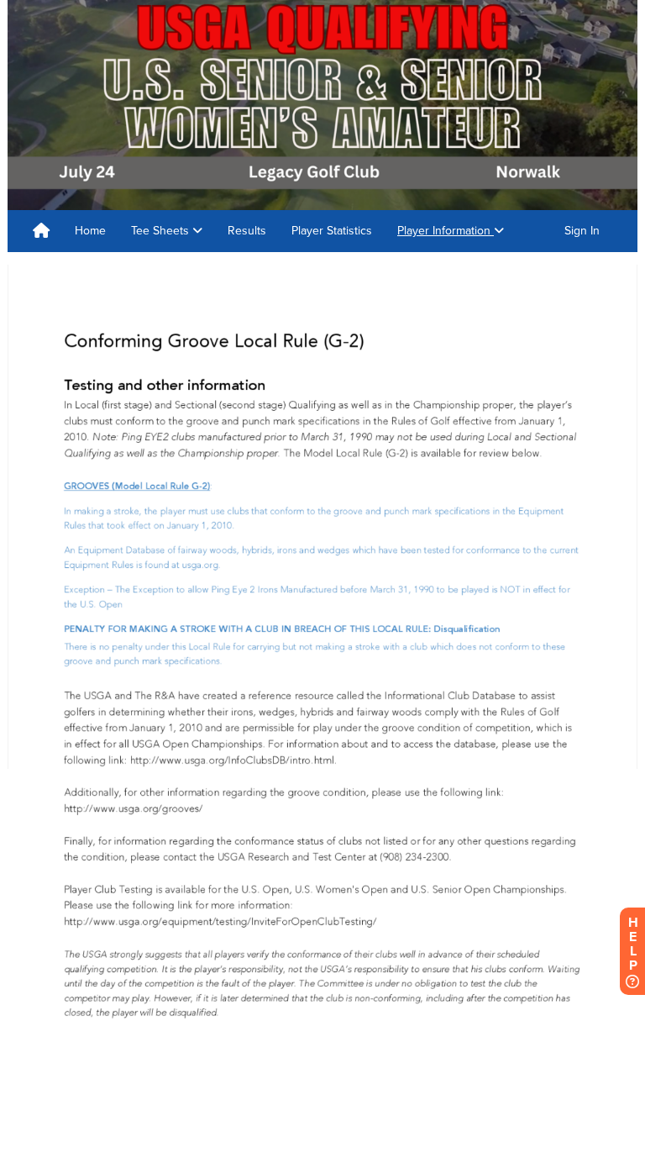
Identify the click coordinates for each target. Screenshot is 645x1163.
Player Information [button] (445, 231)
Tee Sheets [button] (161, 231)
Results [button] (247, 231)
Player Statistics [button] (331, 231)
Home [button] (90, 231)
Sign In (582, 231)
